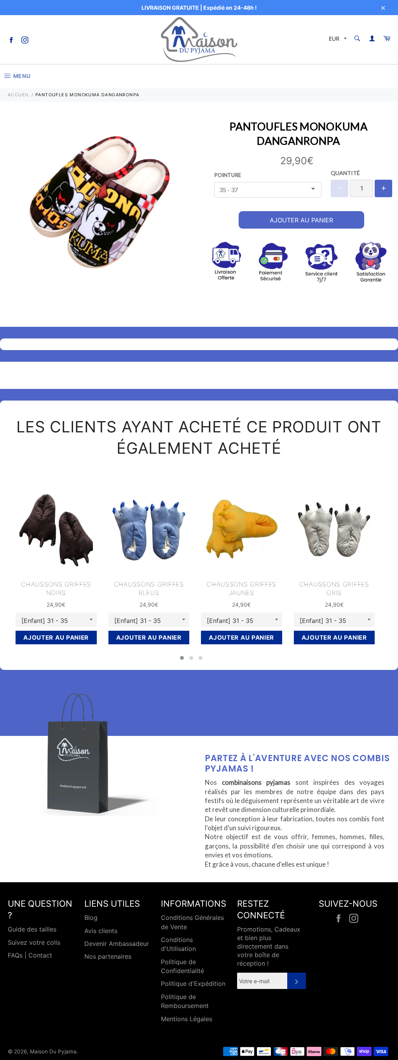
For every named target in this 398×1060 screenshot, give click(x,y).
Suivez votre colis (34, 942)
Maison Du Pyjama (53, 1051)
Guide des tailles (32, 929)
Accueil (19, 94)
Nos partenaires (107, 956)
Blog (91, 917)
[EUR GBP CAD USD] (337, 40)
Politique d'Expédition (193, 983)
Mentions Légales (186, 1019)
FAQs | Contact (30, 955)
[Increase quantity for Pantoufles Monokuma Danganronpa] (383, 188)
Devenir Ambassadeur (116, 943)
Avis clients (100, 931)
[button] (182, 658)
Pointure (227, 175)
